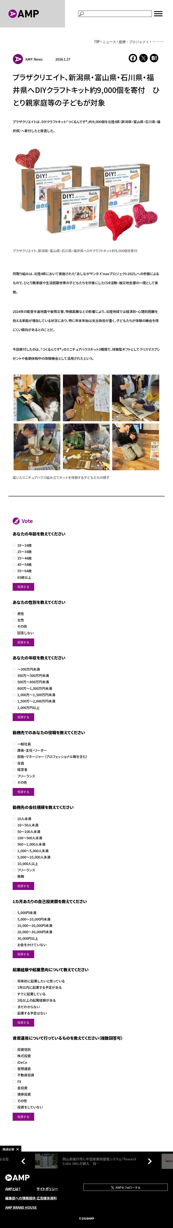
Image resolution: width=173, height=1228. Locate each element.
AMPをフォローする (128, 1187)
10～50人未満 (27, 825)
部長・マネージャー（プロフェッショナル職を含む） (52, 756)
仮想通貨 (24, 1068)
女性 (20, 620)
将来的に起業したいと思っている (41, 981)
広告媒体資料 (46, 1198)
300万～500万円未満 (33, 675)
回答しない (25, 633)
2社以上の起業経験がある (36, 1000)
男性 (20, 613)
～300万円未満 (28, 669)
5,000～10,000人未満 (33, 857)
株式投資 (24, 1056)
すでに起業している (31, 994)
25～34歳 (24, 551)
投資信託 (24, 1049)
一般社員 (24, 744)
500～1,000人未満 (31, 844)
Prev (24, 1161)
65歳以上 (24, 577)
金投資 (22, 1088)
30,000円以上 (27, 938)
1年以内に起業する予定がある (39, 987)
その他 (22, 626)
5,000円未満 (26, 912)
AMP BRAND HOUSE (21, 1207)
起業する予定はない (32, 1013)
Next (149, 1161)
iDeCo (22, 1062)
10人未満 (24, 818)
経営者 (22, 769)
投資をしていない (30, 1107)
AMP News (34, 59)
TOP (97, 41)
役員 (20, 763)
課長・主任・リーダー (32, 750)
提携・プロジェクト (134, 41)
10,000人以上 (27, 863)
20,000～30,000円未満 (34, 932)
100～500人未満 (29, 838)
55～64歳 (24, 571)
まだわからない (28, 1007)
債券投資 (24, 1094)
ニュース (109, 41)
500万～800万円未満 (33, 682)
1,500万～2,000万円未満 (36, 701)
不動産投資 (25, 1075)
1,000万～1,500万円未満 (36, 695)
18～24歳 (24, 545)
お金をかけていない (31, 945)
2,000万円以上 (28, 707)
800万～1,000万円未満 (34, 688)
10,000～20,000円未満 (34, 925)
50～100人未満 (28, 831)
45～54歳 (24, 564)
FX (19, 1081)
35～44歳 (24, 558)
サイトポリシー (47, 1188)
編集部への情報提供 (20, 1198)
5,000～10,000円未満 (33, 919)
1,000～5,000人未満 (33, 851)
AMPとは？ (13, 1188)
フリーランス (26, 776)
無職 (20, 876)
